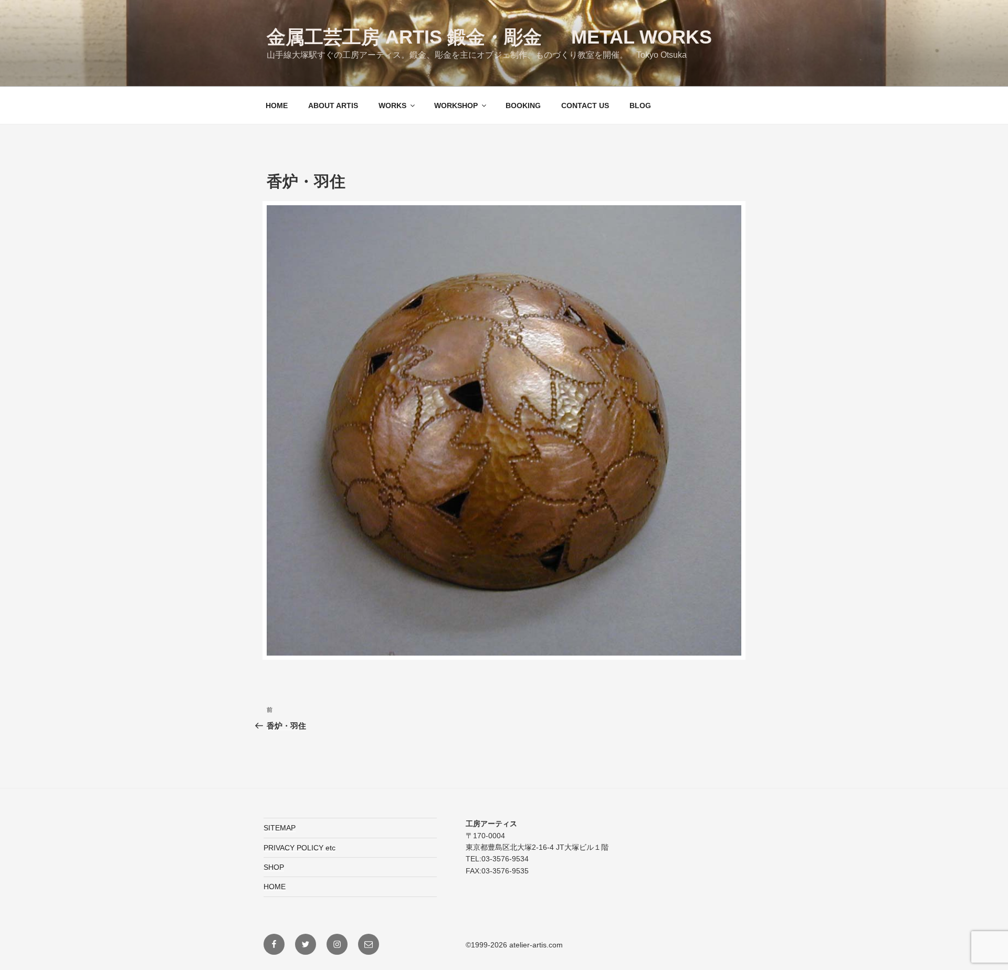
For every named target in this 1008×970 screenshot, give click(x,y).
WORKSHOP (456, 105)
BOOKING (523, 105)
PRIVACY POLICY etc (299, 848)
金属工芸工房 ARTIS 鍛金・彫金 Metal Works (489, 37)
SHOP (274, 867)
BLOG (640, 105)
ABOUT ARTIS (333, 105)
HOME (277, 105)
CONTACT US (585, 105)
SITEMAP (280, 828)
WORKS (392, 105)
